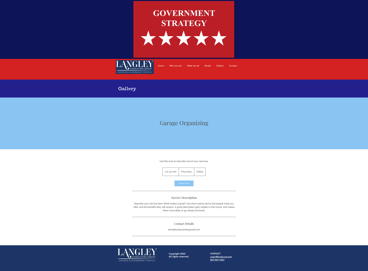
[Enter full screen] (230, 54)
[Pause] (137, 54)
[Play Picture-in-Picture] (226, 54)
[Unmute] (142, 54)
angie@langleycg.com (221, 256)
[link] (184, 183)
